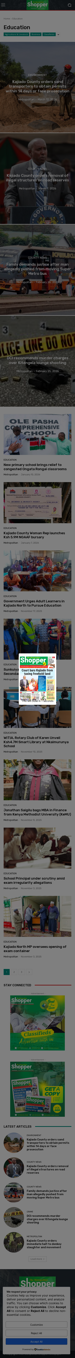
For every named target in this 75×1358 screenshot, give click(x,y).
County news (37, 168)
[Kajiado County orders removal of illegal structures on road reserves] (37, 178)
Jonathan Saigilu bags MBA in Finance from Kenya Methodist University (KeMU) (37, 812)
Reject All (36, 1333)
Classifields (49, 34)
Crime (37, 351)
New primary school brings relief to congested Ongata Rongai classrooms (35, 467)
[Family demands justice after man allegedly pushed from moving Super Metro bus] (37, 270)
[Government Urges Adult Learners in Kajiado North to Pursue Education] (37, 570)
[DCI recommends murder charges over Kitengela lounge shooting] (37, 361)
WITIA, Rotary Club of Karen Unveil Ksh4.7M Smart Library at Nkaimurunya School (36, 742)
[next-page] (29, 972)
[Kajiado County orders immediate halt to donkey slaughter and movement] (14, 1242)
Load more (36, 1259)
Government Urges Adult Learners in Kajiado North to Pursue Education (34, 603)
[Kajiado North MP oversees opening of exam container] (37, 916)
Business (36, 34)
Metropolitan (11, 474)
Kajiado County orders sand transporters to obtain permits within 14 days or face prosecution (48, 1144)
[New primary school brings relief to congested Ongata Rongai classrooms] (37, 434)
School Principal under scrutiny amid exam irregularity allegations (34, 880)
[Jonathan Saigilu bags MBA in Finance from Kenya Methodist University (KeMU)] (37, 779)
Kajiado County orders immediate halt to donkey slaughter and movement (44, 1244)
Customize (36, 1324)
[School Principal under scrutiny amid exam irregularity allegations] (37, 848)
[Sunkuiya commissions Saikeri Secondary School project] (37, 639)
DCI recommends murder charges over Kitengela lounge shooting (47, 1219)
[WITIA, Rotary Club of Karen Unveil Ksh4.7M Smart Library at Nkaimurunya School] (37, 707)
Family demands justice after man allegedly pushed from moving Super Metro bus (47, 1194)
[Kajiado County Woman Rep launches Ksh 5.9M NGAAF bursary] (37, 502)
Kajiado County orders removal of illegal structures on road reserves (47, 1169)
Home (7, 18)
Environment (37, 75)
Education (10, 460)
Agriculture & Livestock (16, 34)
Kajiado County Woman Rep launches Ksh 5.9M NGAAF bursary (34, 535)
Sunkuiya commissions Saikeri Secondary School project (29, 671)
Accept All (36, 1341)
